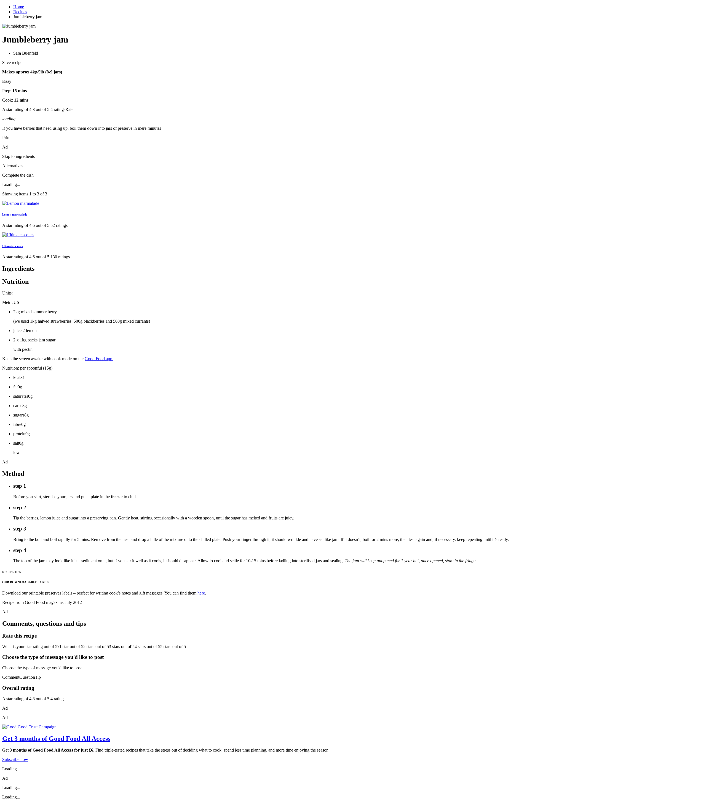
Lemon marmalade (14, 214)
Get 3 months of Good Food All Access (56, 738)
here (201, 593)
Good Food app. (99, 358)
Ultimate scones (12, 246)
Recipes (20, 11)
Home (18, 6)
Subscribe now (15, 759)
